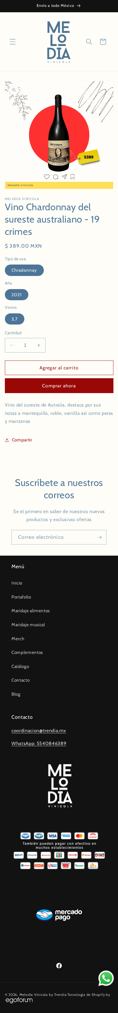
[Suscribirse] (99, 537)
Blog (16, 694)
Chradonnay (24, 270)
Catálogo (20, 666)
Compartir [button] (22, 440)
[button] (12, 42)
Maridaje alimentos (30, 610)
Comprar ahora (59, 386)
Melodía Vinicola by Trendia (43, 994)
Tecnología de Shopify (86, 994)
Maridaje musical (28, 624)
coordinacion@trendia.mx (38, 730)
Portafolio (21, 597)
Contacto (20, 680)
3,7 (14, 319)
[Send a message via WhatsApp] (106, 978)
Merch (17, 638)
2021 (16, 294)
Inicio (16, 583)
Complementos (27, 652)
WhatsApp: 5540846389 (38, 743)
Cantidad (13, 332)
